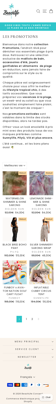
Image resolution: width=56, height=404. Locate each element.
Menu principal (27, 341)
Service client (27, 349)
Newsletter (27, 357)
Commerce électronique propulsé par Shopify (28, 400)
